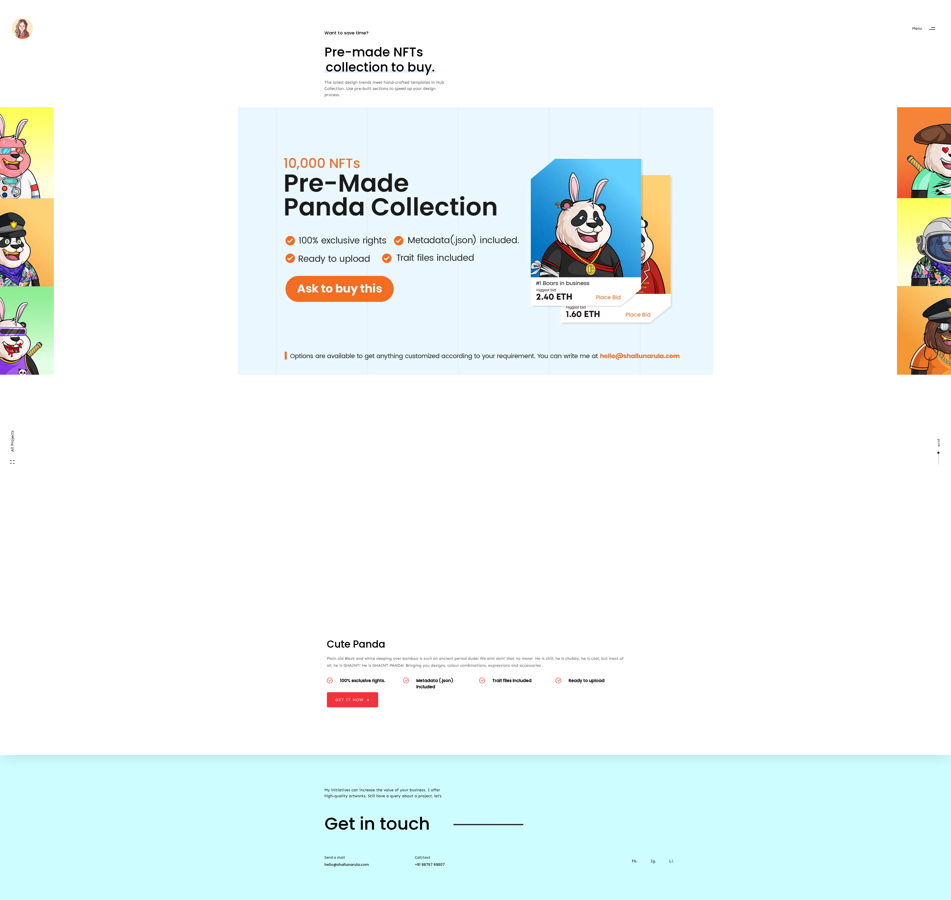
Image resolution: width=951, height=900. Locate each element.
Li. (671, 861)
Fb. (635, 861)
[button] (926, 28)
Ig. (653, 861)
